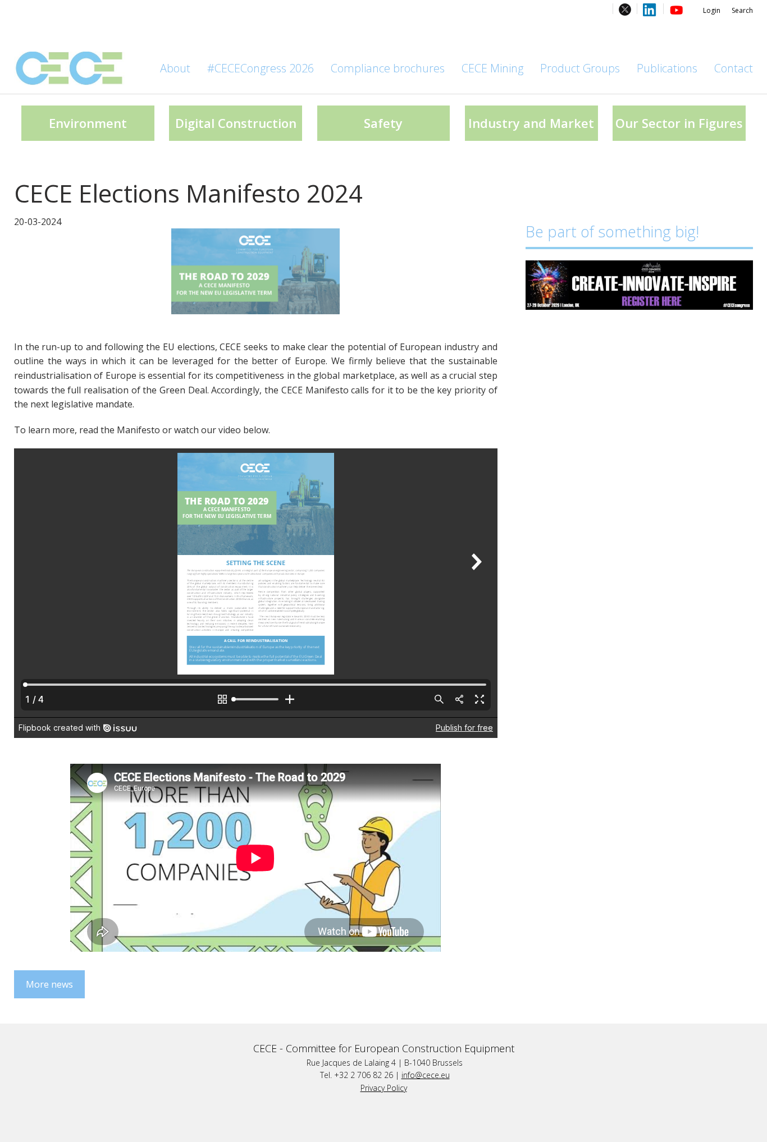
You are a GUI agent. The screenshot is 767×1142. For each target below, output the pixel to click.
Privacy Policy (383, 1088)
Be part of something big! (612, 231)
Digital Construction (235, 122)
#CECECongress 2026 (260, 68)
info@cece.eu (425, 1075)
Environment (88, 122)
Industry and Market (531, 122)
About (175, 68)
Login (711, 10)
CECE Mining (492, 68)
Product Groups (580, 68)
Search (742, 10)
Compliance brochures (388, 68)
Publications (667, 68)
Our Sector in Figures (679, 122)
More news (49, 984)
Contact (733, 68)
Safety (383, 122)
